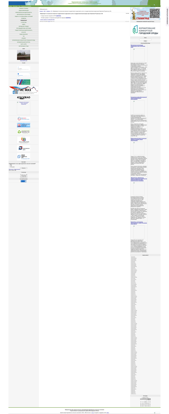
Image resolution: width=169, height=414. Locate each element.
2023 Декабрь (134, 355)
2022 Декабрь (134, 341)
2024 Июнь (133, 362)
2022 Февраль (134, 329)
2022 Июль (133, 335)
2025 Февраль (134, 372)
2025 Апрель (133, 374)
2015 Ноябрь (133, 272)
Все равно (12, 166)
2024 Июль (133, 363)
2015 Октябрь (134, 271)
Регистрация (15, 6)
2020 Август (133, 309)
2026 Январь (133, 385)
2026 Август (133, 393)
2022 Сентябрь (134, 337)
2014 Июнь (133, 262)
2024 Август (133, 365)
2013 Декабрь (134, 258)
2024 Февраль (134, 357)
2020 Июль (133, 308)
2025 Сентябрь (134, 380)
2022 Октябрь (134, 338)
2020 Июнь (133, 306)
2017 (45, 11)
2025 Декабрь (134, 384)
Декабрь (48, 11)
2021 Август (133, 322)
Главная (10, 6)
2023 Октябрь (134, 353)
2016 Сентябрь (134, 277)
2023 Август (133, 350)
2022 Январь (133, 328)
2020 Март (133, 303)
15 (146, 403)
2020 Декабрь (134, 312)
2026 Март (133, 387)
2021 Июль (133, 321)
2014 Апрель (133, 260)
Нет (11, 165)
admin (49, 21)
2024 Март (133, 359)
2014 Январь (133, 259)
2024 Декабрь (134, 369)
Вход (19, 6)
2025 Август (133, 379)
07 (51, 11)
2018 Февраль (134, 286)
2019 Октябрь (134, 297)
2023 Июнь (133, 348)
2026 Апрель (133, 388)
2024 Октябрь (134, 367)
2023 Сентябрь (134, 352)
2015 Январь (133, 265)
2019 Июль (133, 293)
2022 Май (133, 333)
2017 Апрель (133, 279)
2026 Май (133, 390)
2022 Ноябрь (133, 340)
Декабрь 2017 (145, 397)
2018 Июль (133, 288)
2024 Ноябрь (133, 368)
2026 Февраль (134, 386)
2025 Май (133, 375)
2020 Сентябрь (134, 310)
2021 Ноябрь (133, 325)
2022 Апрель (133, 331)
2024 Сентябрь (134, 366)
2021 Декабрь (134, 327)
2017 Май (133, 280)
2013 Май (133, 256)
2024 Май (133, 361)
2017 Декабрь (134, 284)
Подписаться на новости (26, 6)
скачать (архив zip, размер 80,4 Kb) (47, 19)
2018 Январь (133, 285)
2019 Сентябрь (134, 296)
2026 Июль (133, 392)
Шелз (108, 412)
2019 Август (133, 294)
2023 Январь (133, 342)
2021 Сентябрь (134, 323)
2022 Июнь (133, 334)
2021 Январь (133, 313)
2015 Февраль (134, 266)
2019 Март (133, 291)
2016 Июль (133, 275)
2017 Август (133, 283)
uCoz (93, 412)
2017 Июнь (133, 281)
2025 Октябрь (134, 381)
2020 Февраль (134, 302)
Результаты (11, 169)
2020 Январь (133, 300)
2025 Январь (133, 371)
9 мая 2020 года (23, 60)
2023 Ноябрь (133, 354)
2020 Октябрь (134, 311)
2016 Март (133, 273)
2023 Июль (133, 349)
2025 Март (133, 373)
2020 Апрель (133, 304)
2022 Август (133, 336)
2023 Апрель (133, 346)
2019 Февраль (134, 290)
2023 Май (133, 347)
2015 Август (133, 268)
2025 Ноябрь (133, 382)
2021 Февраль (134, 315)
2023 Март (133, 344)
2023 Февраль (134, 343)
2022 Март (133, 330)
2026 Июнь (133, 391)
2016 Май (133, 274)
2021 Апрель (133, 317)
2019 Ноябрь (133, 298)
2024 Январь (133, 356)
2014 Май (133, 261)
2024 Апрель (133, 360)
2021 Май (133, 318)
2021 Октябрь (134, 324)
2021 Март (133, 316)
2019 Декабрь (134, 299)
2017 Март (133, 278)
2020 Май (133, 305)
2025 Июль (133, 378)
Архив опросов (17, 169)
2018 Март (133, 287)
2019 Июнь (133, 292)
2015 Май (133, 267)
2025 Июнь (133, 377)
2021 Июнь (133, 319)
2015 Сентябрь (134, 269)
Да (11, 164)
